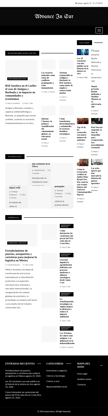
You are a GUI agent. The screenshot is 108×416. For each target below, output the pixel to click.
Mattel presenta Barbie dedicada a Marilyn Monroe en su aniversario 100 (96, 96)
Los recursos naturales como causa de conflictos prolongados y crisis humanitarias (48, 80)
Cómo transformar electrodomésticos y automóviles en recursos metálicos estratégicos (67, 126)
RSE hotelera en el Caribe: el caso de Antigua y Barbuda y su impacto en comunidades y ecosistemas (21, 92)
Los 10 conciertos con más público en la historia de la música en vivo (82, 66)
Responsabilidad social (17, 79)
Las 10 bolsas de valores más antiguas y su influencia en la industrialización (67, 338)
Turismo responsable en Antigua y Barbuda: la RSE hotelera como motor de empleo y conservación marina (66, 83)
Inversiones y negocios (17, 243)
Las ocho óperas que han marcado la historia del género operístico (96, 175)
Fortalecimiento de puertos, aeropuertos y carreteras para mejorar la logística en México (21, 255)
